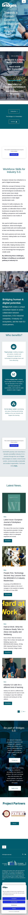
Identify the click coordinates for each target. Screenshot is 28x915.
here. (16, 466)
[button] (3, 815)
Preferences (14, 905)
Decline (14, 908)
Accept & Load (14, 154)
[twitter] (22, 856)
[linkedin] (25, 856)
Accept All (14, 898)
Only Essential (14, 902)
